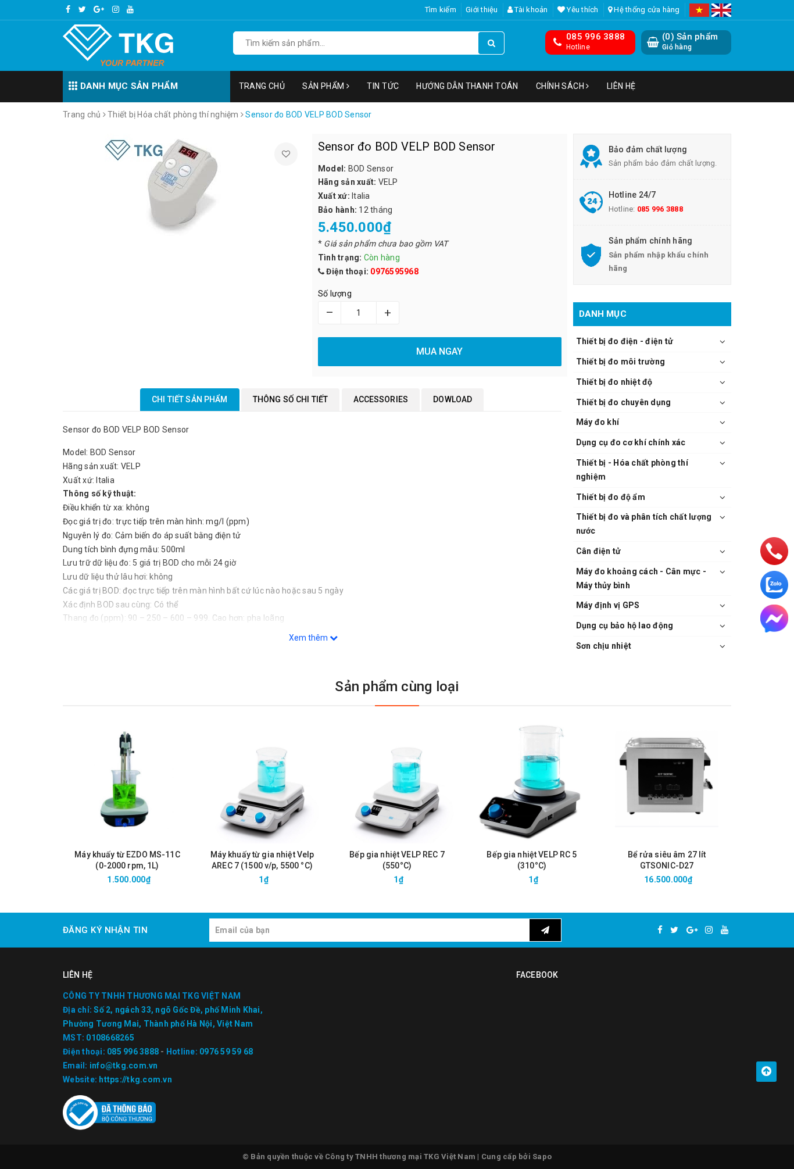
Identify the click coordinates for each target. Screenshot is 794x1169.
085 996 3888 (595, 36)
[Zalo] (774, 585)
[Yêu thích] (286, 154)
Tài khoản (530, 9)
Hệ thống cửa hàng (646, 9)
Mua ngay (148, 879)
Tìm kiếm (440, 9)
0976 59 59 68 (226, 1051)
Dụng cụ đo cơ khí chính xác (631, 442)
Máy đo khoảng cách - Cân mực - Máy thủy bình (641, 578)
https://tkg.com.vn (135, 1079)
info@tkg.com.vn (124, 1065)
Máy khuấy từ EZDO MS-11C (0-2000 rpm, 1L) (127, 860)
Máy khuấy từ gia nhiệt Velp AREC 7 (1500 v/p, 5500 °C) (262, 860)
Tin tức (383, 86)
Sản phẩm (324, 86)
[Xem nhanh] (189, 879)
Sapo (542, 1156)
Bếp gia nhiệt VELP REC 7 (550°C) (396, 860)
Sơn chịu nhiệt (604, 645)
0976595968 (394, 271)
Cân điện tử (598, 551)
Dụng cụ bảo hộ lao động (625, 625)
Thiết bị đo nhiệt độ (614, 382)
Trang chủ (262, 86)
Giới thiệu (482, 9)
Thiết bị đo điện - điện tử (625, 341)
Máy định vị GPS (608, 605)
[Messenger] (774, 618)
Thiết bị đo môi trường (621, 361)
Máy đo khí (598, 422)
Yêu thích (582, 9)
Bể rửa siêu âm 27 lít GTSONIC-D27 (667, 860)
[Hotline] (774, 550)
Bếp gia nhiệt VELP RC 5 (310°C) (532, 860)
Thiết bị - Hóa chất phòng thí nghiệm (632, 469)
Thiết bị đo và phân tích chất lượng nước (644, 523)
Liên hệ (621, 86)
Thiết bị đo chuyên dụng (623, 402)
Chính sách (561, 86)
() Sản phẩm (690, 41)
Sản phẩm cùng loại (397, 686)
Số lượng (335, 293)
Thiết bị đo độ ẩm (610, 497)
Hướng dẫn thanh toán (467, 86)
